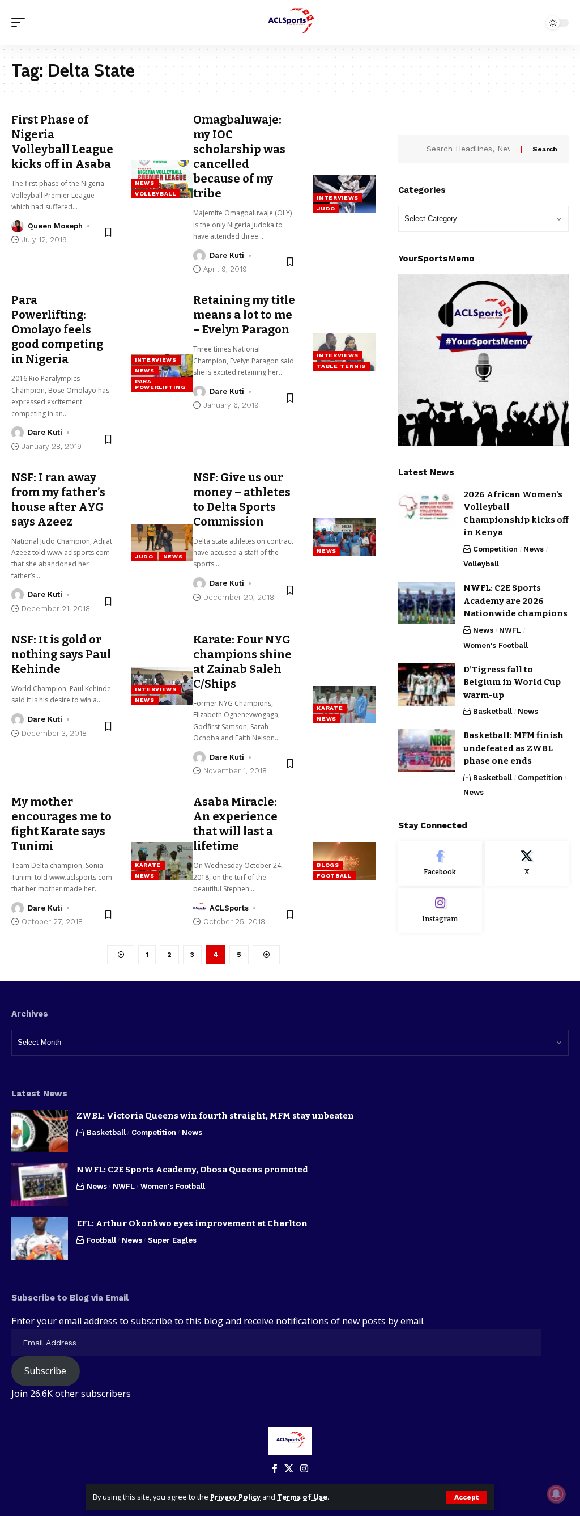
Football (334, 876)
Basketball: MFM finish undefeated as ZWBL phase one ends (513, 748)
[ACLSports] (290, 22)
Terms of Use (302, 1497)
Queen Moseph (55, 226)
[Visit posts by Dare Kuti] (199, 255)
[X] (527, 863)
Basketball (492, 711)
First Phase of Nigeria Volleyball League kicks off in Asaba (62, 142)
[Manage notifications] (556, 1494)
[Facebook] (440, 863)
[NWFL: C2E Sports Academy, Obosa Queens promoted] (39, 1184)
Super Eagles (172, 1240)
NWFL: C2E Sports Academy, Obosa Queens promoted (192, 1169)
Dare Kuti (227, 255)
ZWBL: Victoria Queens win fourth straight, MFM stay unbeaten (215, 1116)
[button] (466, 1497)
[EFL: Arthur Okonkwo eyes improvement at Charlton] (39, 1238)
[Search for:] (469, 149)
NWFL (510, 630)
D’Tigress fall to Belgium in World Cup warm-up (512, 682)
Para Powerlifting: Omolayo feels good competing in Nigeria (57, 329)
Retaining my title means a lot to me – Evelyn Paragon (244, 314)
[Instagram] (440, 910)
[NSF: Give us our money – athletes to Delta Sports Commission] (344, 537)
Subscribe (45, 1371)
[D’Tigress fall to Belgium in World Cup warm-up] (426, 684)
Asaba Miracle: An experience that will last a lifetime (235, 824)
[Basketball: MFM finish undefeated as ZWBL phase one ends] (426, 750)
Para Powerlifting (160, 384)
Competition (495, 549)
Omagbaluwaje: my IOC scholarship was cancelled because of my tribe (239, 156)
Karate (330, 708)
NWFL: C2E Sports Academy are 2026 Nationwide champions (515, 601)
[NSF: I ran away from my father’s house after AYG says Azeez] (162, 542)
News (145, 183)
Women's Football (495, 645)
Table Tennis (341, 366)
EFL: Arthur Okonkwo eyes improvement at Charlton (192, 1223)
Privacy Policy (235, 1497)
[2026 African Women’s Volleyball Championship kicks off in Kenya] (426, 509)
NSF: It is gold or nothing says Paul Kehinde (61, 654)
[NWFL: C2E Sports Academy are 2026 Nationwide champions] (426, 603)
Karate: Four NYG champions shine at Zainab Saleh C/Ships (242, 662)
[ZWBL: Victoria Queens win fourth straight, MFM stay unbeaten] (39, 1131)
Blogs (328, 865)
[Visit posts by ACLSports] (199, 908)
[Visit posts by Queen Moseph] (17, 226)
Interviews (338, 197)
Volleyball (155, 193)
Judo (326, 208)
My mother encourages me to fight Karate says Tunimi (61, 824)
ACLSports (229, 908)
